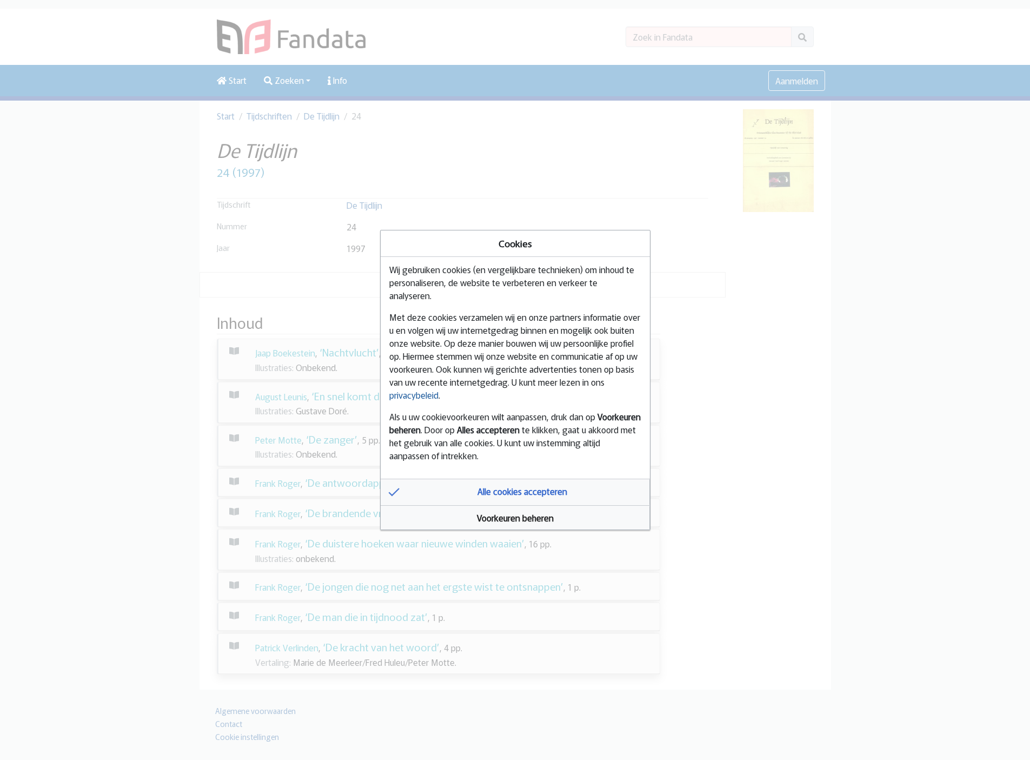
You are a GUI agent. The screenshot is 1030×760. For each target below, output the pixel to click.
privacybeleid (413, 394)
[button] (515, 492)
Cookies (515, 243)
